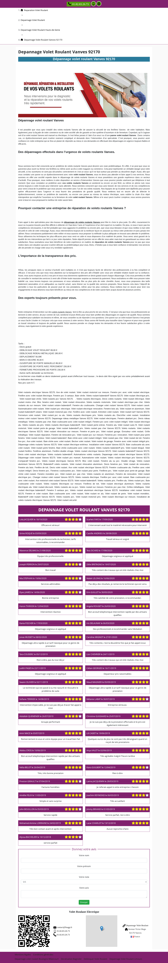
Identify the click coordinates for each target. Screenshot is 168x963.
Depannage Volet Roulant (137, 925)
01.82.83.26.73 (80, 4)
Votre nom (84, 855)
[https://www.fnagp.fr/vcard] (34, 931)
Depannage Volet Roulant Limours (125, 958)
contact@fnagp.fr (64, 927)
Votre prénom (84, 866)
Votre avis (84, 887)
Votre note (84, 876)
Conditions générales (43, 954)
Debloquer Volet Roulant (95, 958)
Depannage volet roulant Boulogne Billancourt (37, 958)
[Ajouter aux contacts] (93, 3)
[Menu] (98, 3)
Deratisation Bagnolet (71, 958)
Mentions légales (23, 954)
